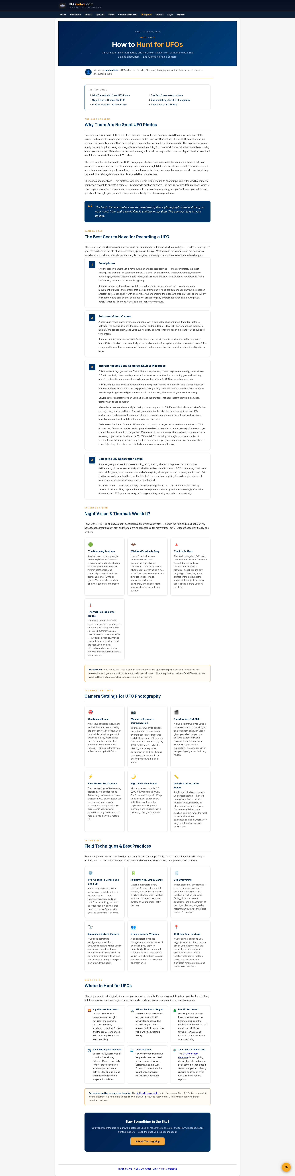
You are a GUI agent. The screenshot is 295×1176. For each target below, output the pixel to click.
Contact (159, 14)
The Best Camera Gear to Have (167, 95)
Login (170, 14)
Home (63, 14)
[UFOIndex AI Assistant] (286, 1167)
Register (181, 14)
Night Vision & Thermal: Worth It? (108, 100)
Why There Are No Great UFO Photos (111, 95)
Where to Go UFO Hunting (164, 104)
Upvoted (100, 14)
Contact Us (171, 1168)
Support (148, 14)
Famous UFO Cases (128, 14)
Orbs (155, 1168)
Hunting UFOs (125, 1168)
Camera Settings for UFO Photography (170, 100)
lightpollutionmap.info (147, 1093)
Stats (161, 1168)
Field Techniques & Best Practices (109, 104)
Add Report (75, 14)
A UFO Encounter (142, 1168)
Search (88, 14)
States (111, 14)
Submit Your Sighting (147, 1141)
